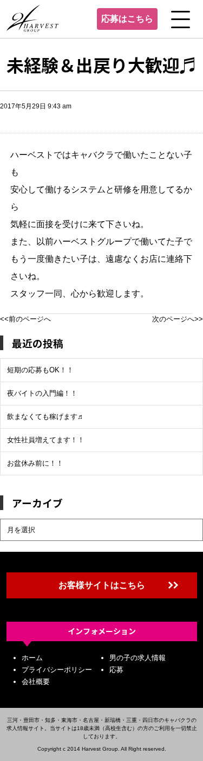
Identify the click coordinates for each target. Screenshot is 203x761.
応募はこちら (127, 18)
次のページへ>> (177, 319)
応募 (116, 670)
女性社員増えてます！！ (45, 440)
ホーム (32, 658)
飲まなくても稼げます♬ (45, 416)
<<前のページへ (25, 319)
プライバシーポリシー (57, 670)
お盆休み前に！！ (35, 463)
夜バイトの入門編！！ (42, 393)
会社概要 (36, 682)
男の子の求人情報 (137, 658)
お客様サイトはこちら (101, 585)
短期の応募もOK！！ (40, 370)
